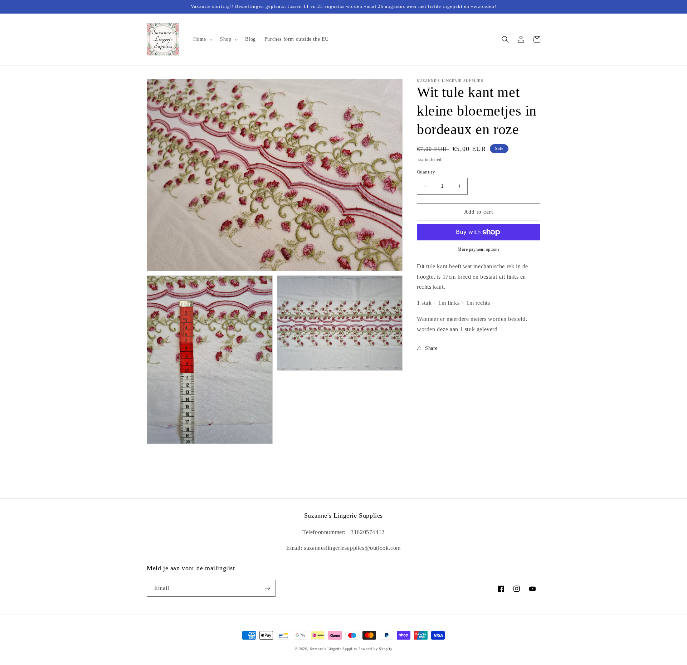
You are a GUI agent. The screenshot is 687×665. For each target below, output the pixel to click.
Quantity (426, 172)
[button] (202, 39)
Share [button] (431, 348)
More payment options (479, 249)
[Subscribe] (267, 588)
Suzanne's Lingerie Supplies (333, 649)
